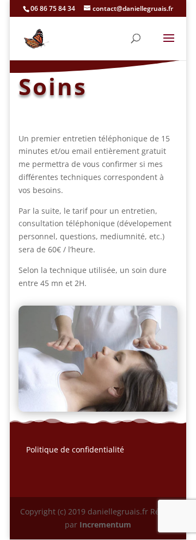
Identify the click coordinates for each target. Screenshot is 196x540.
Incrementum (105, 524)
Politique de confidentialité (75, 449)
